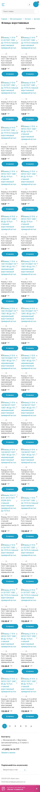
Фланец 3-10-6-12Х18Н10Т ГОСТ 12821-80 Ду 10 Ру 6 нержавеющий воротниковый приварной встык (28, 428)
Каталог (28, 19)
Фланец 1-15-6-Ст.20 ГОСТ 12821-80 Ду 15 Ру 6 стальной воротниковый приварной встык (29, 521)
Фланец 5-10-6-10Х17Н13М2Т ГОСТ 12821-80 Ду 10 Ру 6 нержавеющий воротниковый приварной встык (8, 381)
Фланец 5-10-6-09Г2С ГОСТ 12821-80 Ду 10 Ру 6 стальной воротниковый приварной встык (29, 241)
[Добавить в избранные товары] (17, 40)
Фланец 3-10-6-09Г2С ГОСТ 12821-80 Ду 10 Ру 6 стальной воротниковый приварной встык (29, 196)
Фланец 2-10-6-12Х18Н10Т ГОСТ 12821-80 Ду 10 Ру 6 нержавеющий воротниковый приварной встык (8, 428)
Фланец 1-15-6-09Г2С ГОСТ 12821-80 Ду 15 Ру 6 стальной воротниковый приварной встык (9, 658)
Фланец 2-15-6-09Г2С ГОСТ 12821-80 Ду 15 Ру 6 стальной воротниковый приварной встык (29, 658)
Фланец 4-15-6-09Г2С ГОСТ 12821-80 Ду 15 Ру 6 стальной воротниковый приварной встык (29, 703)
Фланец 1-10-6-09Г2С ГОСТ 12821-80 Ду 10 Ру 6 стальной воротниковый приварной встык (29, 151)
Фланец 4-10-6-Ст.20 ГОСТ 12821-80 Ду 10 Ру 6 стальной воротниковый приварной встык (29, 106)
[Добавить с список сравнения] (17, 36)
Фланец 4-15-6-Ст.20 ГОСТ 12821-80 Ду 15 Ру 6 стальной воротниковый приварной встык (9, 613)
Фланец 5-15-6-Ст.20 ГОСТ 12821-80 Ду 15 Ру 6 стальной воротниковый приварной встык (29, 613)
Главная (4, 19)
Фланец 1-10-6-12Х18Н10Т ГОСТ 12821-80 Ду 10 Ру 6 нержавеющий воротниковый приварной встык (28, 381)
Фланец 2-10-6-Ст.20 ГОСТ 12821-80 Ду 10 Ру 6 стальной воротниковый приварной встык (29, 61)
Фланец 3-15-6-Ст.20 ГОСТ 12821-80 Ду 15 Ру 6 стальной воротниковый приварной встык (29, 568)
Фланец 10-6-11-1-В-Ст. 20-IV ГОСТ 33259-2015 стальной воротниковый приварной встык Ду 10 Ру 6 (10, 522)
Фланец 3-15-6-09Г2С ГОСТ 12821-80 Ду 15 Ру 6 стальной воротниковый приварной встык (9, 703)
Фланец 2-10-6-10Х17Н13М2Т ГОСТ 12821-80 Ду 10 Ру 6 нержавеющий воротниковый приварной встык (28, 287)
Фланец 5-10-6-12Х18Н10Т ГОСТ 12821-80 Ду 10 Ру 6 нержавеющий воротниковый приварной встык (28, 475)
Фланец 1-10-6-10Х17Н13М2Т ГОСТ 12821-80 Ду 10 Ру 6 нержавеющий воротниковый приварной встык (8, 287)
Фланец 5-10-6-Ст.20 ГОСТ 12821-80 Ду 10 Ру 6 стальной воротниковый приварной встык (9, 151)
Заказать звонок (8, 753)
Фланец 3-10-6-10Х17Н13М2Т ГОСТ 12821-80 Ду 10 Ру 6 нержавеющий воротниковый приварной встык (8, 334)
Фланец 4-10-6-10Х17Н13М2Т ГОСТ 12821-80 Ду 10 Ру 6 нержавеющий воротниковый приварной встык (28, 334)
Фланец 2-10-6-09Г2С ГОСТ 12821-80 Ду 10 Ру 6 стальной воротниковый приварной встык (9, 196)
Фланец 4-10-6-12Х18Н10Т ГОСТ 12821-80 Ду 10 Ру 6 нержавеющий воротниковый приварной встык (8, 475)
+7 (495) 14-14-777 (29, 4)
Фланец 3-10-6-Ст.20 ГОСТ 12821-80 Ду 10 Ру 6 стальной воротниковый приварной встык (9, 106)
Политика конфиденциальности (13, 782)
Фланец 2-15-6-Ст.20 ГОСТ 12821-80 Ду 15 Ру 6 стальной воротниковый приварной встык (9, 568)
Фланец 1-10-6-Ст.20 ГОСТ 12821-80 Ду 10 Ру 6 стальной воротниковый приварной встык (9, 61)
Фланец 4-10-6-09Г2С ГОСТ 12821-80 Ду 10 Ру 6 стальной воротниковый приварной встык (9, 241)
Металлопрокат (16, 19)
